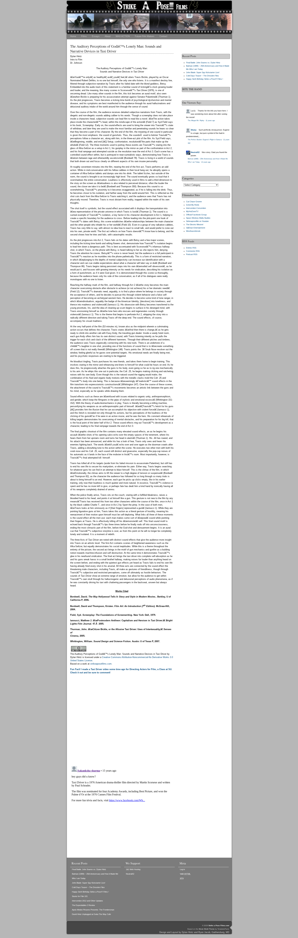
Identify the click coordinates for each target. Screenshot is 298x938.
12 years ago (206, 162)
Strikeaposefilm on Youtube (197, 221)
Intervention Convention (196, 208)
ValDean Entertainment (195, 228)
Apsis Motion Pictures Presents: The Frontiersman (93, 910)
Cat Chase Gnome (194, 202)
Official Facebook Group (196, 215)
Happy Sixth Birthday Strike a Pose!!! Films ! (204, 79)
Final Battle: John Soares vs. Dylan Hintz (203, 63)
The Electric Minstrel (194, 224)
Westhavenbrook (193, 231)
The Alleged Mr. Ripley (196, 120)
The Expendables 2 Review (83, 905)
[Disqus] (122, 719)
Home (73, 36)
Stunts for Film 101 (80, 896)
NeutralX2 (195, 152)
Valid (185, 874)
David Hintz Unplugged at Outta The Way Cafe (91, 914)
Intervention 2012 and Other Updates (87, 901)
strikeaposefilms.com (101, 663)
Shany (193, 130)
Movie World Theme (207, 929)
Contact (163, 36)
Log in (182, 869)
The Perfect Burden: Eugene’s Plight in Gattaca (205, 140)
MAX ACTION (123, 36)
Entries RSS (191, 248)
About (108, 36)
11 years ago (210, 120)
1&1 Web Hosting (133, 869)
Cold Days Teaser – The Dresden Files (202, 76)
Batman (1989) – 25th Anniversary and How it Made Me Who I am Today (95, 876)
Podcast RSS (191, 254)
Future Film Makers (144, 36)
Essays (96, 36)
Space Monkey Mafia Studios (198, 218)
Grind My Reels (192, 205)
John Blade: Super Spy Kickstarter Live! (202, 72)
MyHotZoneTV (192, 211)
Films (84, 36)
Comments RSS (193, 251)
